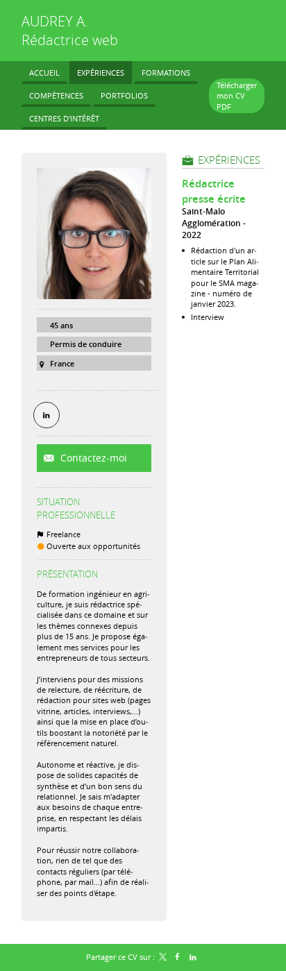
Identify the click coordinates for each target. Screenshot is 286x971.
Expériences (229, 160)
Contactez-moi (92, 457)
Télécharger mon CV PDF (237, 96)
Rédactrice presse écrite (214, 191)
